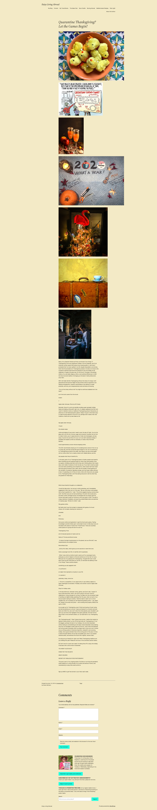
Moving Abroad (91, 8)
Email (60, 729)
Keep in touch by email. (66, 783)
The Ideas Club (73, 8)
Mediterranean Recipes (102, 8)
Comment (62, 707)
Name (60, 722)
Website (61, 735)
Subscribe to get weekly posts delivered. (70, 773)
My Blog (50, 8)
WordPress (112, 806)
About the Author (110, 11)
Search (60, 796)
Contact (56, 8)
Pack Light (112, 8)
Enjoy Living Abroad (50, 4)
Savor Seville (82, 8)
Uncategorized (59, 683)
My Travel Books (64, 8)
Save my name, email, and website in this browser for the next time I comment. (78, 742)
